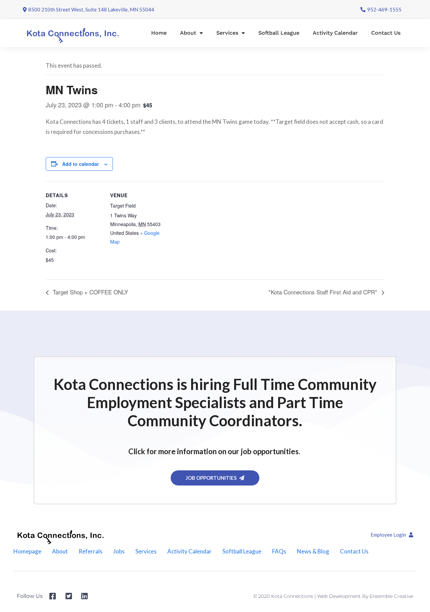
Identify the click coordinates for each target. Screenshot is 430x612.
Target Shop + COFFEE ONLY (89, 292)
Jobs (119, 551)
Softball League (278, 33)
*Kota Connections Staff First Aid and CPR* (323, 292)
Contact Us (385, 33)
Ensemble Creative (391, 596)
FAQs (279, 551)
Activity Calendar (335, 33)
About (188, 33)
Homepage (27, 551)
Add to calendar (80, 163)
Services (227, 33)
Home (159, 33)
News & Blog (313, 551)
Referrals (90, 551)
